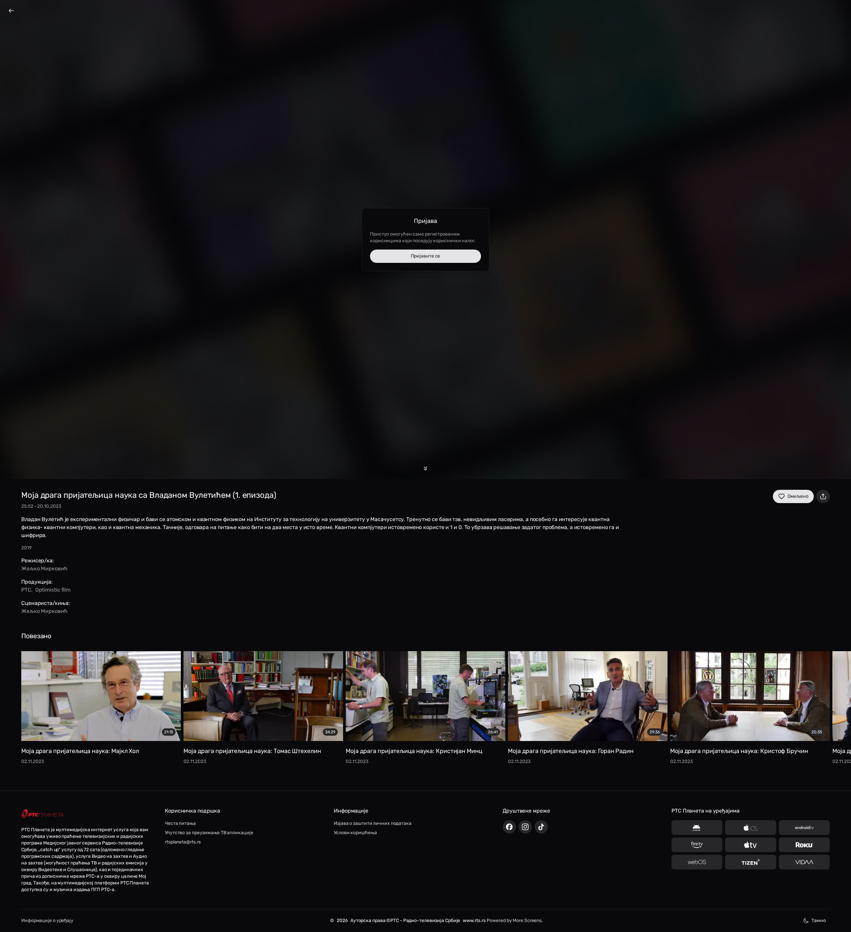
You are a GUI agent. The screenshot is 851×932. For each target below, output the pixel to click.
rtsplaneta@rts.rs (183, 842)
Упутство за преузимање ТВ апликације (209, 833)
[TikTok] (541, 827)
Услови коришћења (355, 833)
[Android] (696, 827)
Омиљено (798, 496)
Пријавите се (425, 256)
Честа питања (180, 823)
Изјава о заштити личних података (373, 823)
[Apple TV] (750, 845)
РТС (26, 590)
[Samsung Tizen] (750, 862)
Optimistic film (53, 590)
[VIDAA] (804, 862)
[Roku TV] (804, 845)
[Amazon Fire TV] (696, 845)
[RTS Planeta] (42, 814)
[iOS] (750, 827)
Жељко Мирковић (44, 568)
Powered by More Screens (514, 920)
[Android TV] (804, 827)
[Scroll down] (425, 468)
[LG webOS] (696, 862)
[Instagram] (525, 827)
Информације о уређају (47, 920)
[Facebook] (509, 827)
